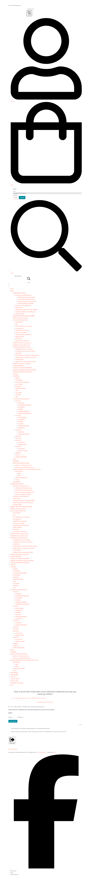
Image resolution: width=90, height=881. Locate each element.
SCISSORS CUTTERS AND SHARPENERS (22, 367)
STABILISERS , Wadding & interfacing (21, 347)
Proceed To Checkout (49, 702)
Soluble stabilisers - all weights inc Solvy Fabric (26, 357)
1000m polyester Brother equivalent (26, 297)
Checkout (22, 197)
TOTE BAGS (18, 394)
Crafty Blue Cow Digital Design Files (21, 398)
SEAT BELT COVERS (22, 450)
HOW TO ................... (20, 454)
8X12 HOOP (18, 440)
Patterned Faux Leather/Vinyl (22, 340)
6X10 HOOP (18, 430)
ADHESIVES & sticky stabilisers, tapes (21, 345)
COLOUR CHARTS (15, 678)
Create (54, 752)
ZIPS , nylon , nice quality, (21, 332)
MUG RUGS (20, 423)
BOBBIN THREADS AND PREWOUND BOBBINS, (24, 315)
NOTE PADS (18, 386)
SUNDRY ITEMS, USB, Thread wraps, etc (22, 342)
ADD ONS (15, 374)
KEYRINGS (20, 409)
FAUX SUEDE (18, 338)
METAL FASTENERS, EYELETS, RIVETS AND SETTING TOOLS (27, 469)
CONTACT (13, 676)
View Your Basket (40, 702)
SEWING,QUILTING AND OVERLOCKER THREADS (24, 369)
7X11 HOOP (18, 438)
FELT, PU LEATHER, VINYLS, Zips (20, 320)
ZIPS (17, 396)
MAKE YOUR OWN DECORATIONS (21, 463)
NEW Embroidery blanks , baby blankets (22, 363)
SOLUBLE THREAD (20, 313)
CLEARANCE (16, 376)
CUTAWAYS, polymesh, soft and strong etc (25, 351)
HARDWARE (16, 461)
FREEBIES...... (18, 452)
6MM (19, 473)
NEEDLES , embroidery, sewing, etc (21, 318)
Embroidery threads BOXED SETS (23, 305)
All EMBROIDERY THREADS (19, 293)
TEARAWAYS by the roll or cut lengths (24, 349)
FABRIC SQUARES (20, 336)
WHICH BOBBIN (14, 674)
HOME (12, 289)
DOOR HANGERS (22, 417)
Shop (12, 698)
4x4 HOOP (18, 401)
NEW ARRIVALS (16, 481)
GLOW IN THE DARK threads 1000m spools (26, 311)
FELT (17, 324)
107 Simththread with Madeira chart (26, 299)
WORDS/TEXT (21, 428)
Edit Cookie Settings (42, 752)
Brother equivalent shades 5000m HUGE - (27, 301)
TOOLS (17, 479)
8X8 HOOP (18, 446)
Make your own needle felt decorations (24, 467)
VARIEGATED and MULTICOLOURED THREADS (26, 309)
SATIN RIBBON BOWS (21, 388)
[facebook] (46, 868)
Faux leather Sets (20, 328)
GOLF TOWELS (19, 384)
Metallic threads (19, 307)
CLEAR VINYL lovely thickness (22, 330)
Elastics (15, 459)
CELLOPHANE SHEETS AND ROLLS (23, 334)
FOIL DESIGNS (21, 407)
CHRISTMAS (21, 403)
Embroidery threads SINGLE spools (24, 295)
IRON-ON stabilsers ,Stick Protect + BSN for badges (27, 355)
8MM (19, 475)
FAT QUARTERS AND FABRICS (23, 382)
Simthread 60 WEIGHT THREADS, (26, 303)
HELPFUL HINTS (14, 681)
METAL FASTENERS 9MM (21, 477)
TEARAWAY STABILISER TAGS (25, 413)
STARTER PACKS (20, 359)
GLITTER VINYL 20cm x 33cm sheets (24, 326)
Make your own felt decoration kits (24, 465)
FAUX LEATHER (19, 322)
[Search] (28, 278)
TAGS (17, 390)
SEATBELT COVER (22, 444)
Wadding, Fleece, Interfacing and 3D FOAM (25, 361)
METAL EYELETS (19, 471)
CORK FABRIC (19, 380)
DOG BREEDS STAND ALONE (24, 405)
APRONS (18, 378)
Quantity (10, 717)
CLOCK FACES (21, 442)
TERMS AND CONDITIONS (17, 683)
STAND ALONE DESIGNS (23, 411)
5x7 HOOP (18, 415)
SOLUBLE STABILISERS (18, 365)
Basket (16, 197)
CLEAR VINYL (19, 353)
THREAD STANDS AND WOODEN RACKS (22, 371)
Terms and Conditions (13, 749)
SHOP (12, 291)
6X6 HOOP (18, 436)
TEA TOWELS (19, 392)
